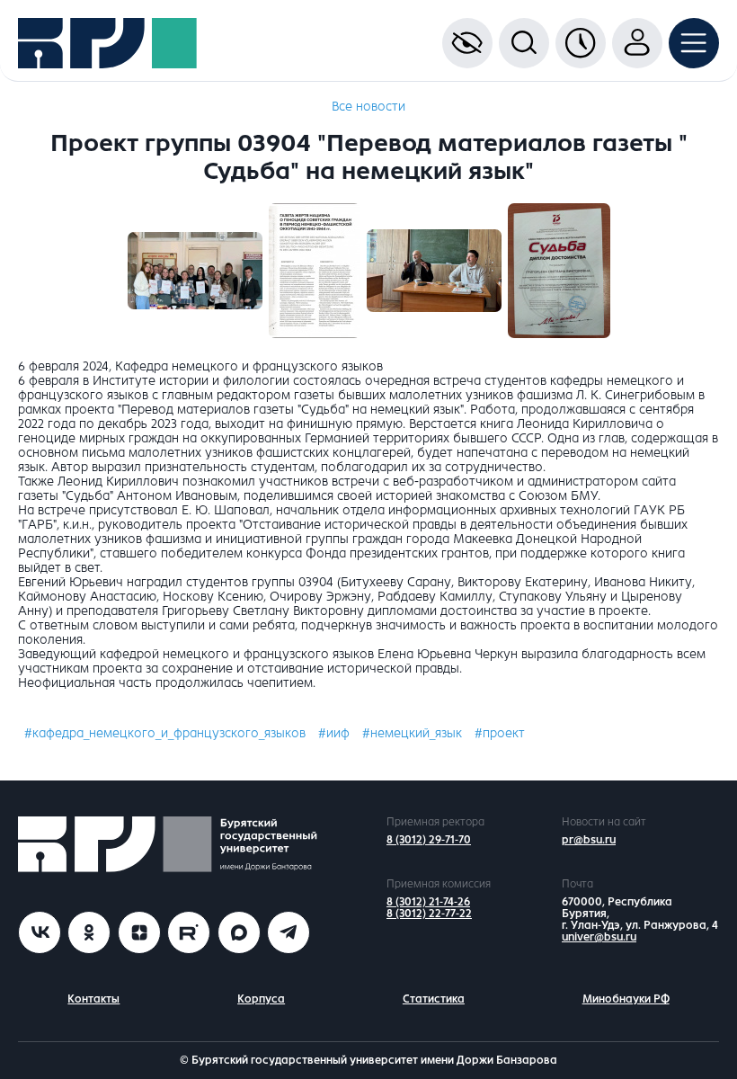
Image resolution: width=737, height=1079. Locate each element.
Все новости (368, 106)
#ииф (334, 733)
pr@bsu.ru (589, 839)
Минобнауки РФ (626, 999)
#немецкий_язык (412, 733)
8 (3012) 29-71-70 (428, 839)
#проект (500, 733)
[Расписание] (580, 43)
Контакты (93, 999)
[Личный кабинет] (637, 43)
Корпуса (261, 999)
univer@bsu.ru (599, 937)
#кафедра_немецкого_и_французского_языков (165, 733)
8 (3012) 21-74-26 (428, 901)
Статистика (434, 999)
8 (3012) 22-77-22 (429, 913)
